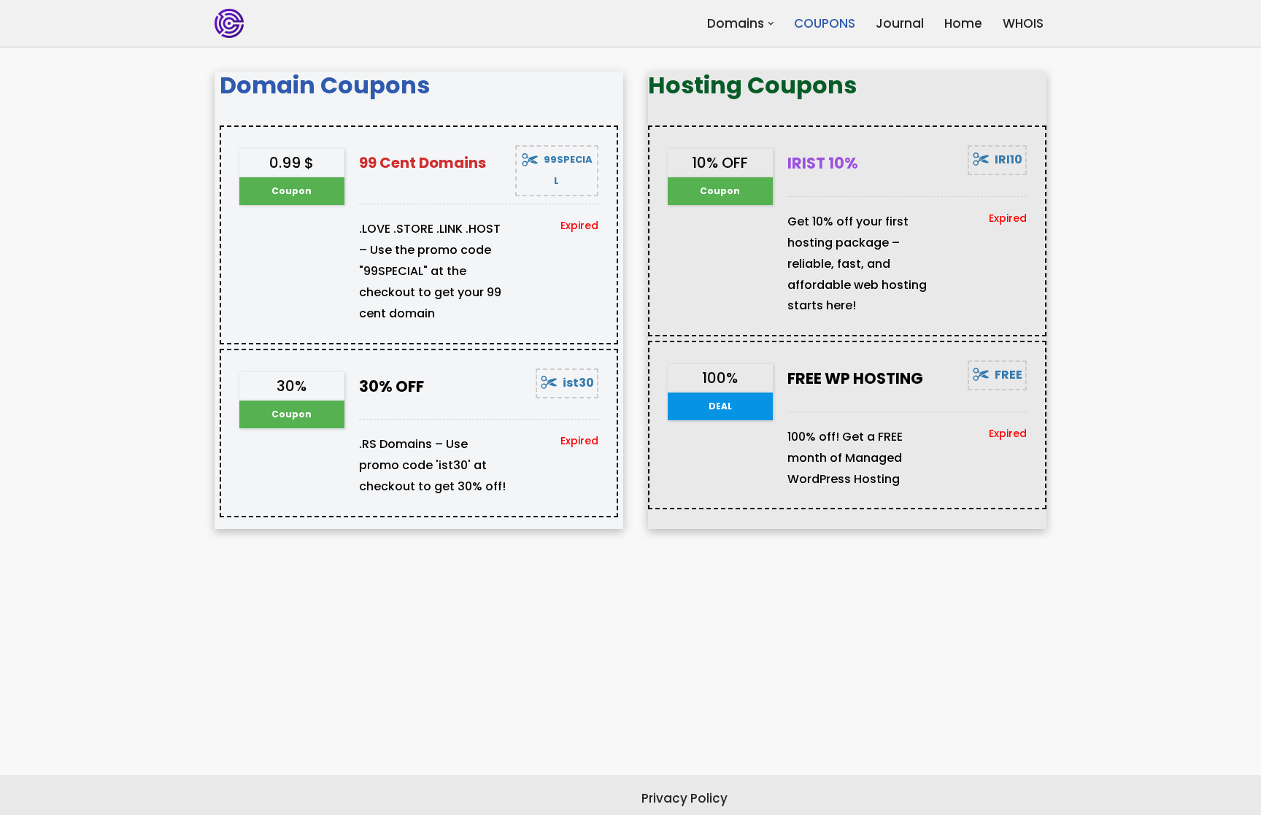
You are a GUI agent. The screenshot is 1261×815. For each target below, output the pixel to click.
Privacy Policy (684, 798)
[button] (771, 23)
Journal (900, 23)
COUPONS (824, 23)
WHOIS (1023, 23)
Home (963, 23)
